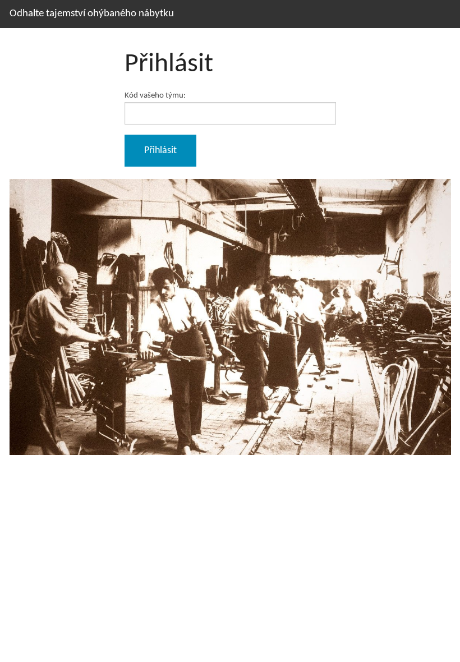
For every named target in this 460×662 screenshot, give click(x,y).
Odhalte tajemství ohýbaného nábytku (92, 13)
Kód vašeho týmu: (155, 95)
